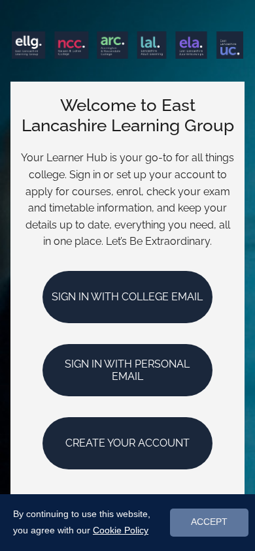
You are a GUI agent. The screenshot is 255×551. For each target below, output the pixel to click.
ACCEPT (209, 522)
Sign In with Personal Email (127, 370)
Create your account (127, 443)
